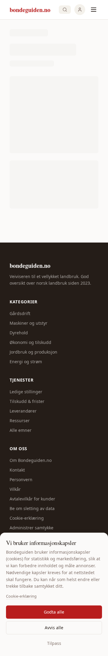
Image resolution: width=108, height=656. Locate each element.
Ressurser (20, 420)
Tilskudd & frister (27, 401)
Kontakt (17, 470)
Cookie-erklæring (21, 596)
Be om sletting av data (32, 508)
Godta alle (54, 612)
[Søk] (65, 9)
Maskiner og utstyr (28, 323)
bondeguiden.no (30, 265)
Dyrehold (19, 333)
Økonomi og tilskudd (30, 342)
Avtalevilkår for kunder (32, 499)
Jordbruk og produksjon (33, 352)
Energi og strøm (26, 361)
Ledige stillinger (26, 392)
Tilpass (54, 643)
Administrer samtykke (31, 528)
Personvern (21, 479)
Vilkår (15, 489)
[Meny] (93, 9)
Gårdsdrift (20, 313)
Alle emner (21, 430)
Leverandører (23, 411)
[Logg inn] (79, 9)
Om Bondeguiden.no (31, 460)
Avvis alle (54, 627)
